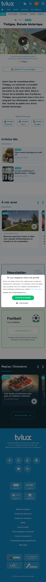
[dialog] (23, 291)
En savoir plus (36, 289)
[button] (23, 293)
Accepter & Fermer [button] (23, 298)
